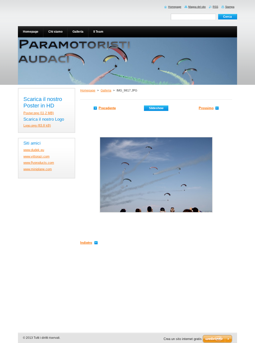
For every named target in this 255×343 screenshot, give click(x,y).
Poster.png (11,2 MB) (38, 113)
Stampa (229, 6)
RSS (215, 6)
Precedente (107, 108)
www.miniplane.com (37, 169)
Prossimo (206, 108)
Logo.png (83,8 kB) (37, 125)
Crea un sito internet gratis (183, 339)
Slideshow (156, 108)
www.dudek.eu (33, 150)
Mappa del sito (197, 6)
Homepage (87, 90)
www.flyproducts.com (38, 163)
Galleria (106, 90)
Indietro (86, 243)
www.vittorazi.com (36, 156)
